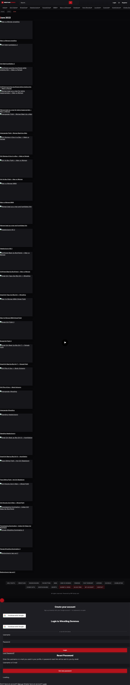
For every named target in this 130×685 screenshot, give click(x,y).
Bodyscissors (43, 587)
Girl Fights (13, 7)
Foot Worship (87, 7)
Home (5, 7)
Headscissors (34, 7)
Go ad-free (78, 587)
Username (6, 635)
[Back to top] (2, 600)
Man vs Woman (65, 7)
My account (89, 587)
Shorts (54, 587)
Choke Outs (31, 587)
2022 (8, 11)
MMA (55, 7)
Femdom (76, 7)
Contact (100, 587)
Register (124, 2)
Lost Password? (8, 653)
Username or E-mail (10, 663)
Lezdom (97, 7)
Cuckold (106, 7)
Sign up (20, 684)
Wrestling (23, 7)
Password (6, 642)
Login (114, 2)
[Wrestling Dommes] (10, 2)
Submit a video (65, 587)
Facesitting (46, 7)
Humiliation (116, 7)
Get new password (65, 671)
